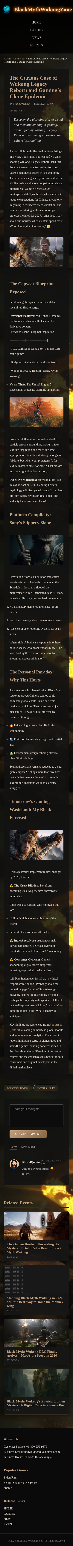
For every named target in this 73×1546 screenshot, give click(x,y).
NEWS (36, 38)
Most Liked (28, 1146)
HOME (37, 22)
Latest (13, 1146)
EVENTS (36, 45)
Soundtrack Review (17, 1087)
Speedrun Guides (46, 1087)
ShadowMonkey (21, 103)
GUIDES (36, 30)
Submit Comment (28, 1134)
